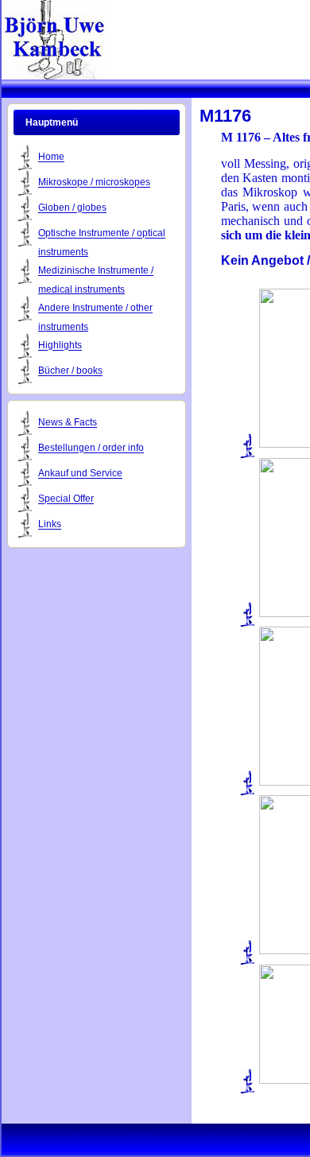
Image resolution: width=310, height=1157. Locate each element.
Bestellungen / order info (91, 448)
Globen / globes (72, 208)
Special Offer (66, 499)
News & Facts (67, 423)
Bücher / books (70, 371)
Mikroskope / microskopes (94, 182)
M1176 (225, 116)
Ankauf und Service (80, 473)
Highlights (60, 345)
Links (49, 524)
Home (51, 157)
